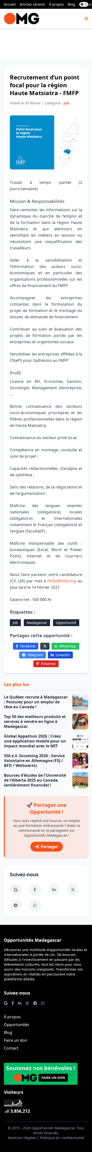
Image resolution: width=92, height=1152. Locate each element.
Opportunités (16, 1024)
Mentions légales (22, 1137)
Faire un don (15, 1040)
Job (15, 622)
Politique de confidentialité (62, 1137)
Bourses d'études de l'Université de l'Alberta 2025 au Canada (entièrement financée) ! (35, 780)
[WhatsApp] (35, 905)
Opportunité (66, 622)
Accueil (10, 4)
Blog (71, 4)
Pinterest (48, 663)
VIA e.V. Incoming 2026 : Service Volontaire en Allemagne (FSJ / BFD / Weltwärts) (34, 760)
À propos (56, 4)
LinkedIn (63, 655)
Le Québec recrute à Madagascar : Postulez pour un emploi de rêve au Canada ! (36, 701)
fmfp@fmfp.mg (61, 581)
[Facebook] (35, 890)
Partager (49, 846)
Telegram (35, 655)
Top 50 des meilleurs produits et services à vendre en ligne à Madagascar (35, 721)
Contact (11, 1048)
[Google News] (16, 890)
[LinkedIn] (54, 890)
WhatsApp (67, 646)
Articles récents (32, 4)
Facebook (27, 646)
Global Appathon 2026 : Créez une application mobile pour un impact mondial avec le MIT (35, 741)
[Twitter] (45, 646)
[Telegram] (16, 905)
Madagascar (37, 622)
